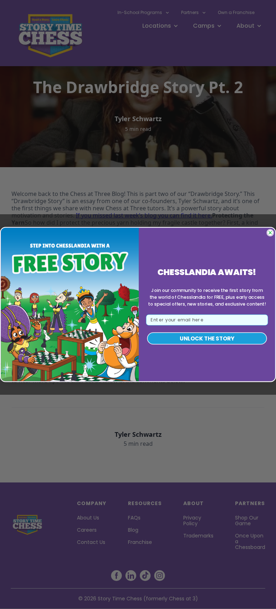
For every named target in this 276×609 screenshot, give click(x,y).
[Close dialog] (270, 233)
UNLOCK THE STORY (207, 339)
